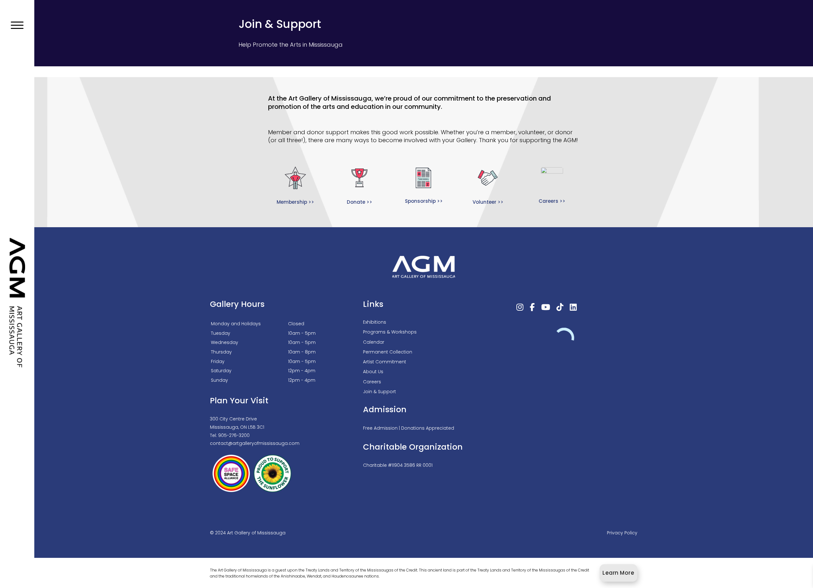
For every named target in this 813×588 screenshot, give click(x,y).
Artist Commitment (384, 362)
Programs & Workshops (390, 332)
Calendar (373, 342)
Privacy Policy (622, 533)
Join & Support (379, 391)
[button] (17, 25)
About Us (373, 371)
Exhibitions (374, 322)
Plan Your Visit (239, 400)
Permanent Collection (387, 352)
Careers (372, 382)
